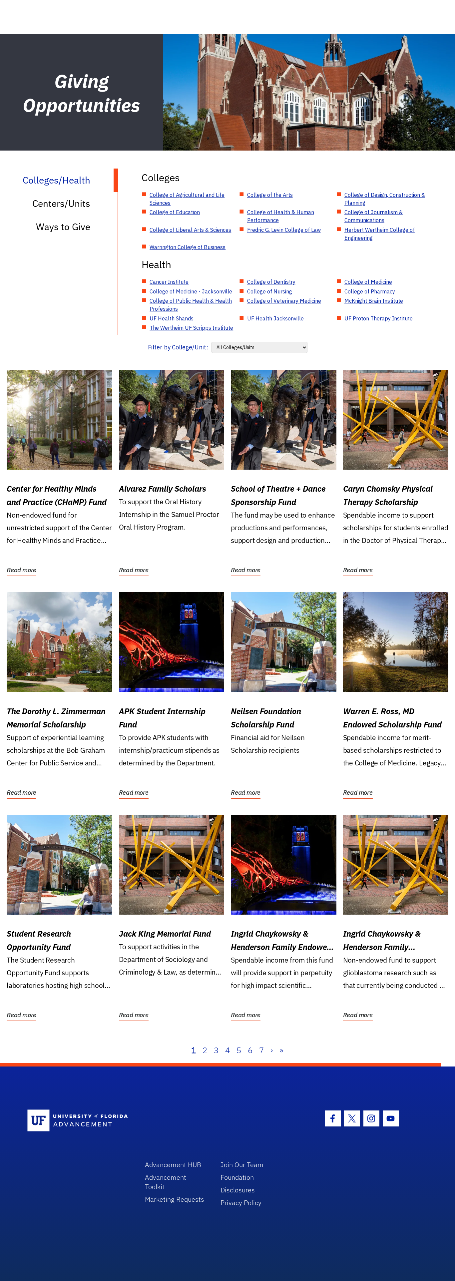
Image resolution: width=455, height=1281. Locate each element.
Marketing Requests (174, 1199)
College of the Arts (270, 195)
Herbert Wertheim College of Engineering (379, 233)
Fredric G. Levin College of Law (284, 229)
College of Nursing (269, 291)
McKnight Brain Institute (373, 300)
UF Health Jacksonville (275, 318)
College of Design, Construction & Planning (384, 199)
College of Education (175, 212)
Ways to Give (63, 226)
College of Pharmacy (369, 291)
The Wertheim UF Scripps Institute (191, 327)
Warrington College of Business (188, 247)
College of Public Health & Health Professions (191, 304)
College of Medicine (368, 281)
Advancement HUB (173, 1164)
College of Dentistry (271, 281)
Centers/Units (61, 203)
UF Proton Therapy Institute (378, 318)
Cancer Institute (169, 281)
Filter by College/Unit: (178, 347)
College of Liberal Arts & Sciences (190, 229)
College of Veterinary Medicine (284, 300)
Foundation (237, 1177)
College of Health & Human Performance (280, 216)
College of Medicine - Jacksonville (191, 291)
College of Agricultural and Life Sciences (187, 199)
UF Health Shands (172, 318)
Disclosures (238, 1189)
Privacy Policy (241, 1202)
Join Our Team (242, 1164)
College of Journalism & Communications (373, 216)
